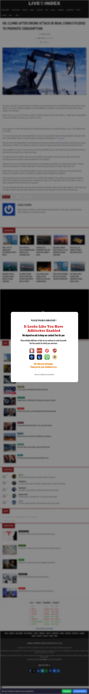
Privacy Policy (80, 691)
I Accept (67, 691)
